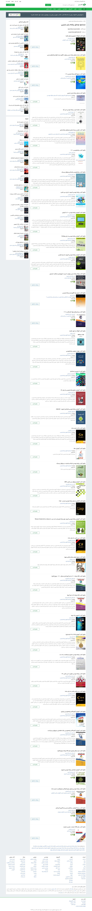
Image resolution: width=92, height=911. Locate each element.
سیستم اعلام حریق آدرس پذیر (73, 848)
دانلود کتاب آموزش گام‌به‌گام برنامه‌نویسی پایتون (73, 711)
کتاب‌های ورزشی (20, 236)
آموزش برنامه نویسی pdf (48, 137)
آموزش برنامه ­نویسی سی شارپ (64, 704)
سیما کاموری (20, 27)
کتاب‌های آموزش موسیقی (19, 46)
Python (39, 722)
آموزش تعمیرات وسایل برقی (44, 848)
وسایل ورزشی (53, 848)
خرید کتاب (73, 904)
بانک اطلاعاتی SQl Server (43, 740)
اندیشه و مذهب (70, 861)
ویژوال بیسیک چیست (35, 185)
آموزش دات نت (37, 660)
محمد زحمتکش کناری (70, 676)
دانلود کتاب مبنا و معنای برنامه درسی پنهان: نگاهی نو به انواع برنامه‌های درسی (66, 55)
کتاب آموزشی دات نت (56, 660)
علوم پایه (71, 880)
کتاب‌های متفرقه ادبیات (19, 218)
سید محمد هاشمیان (70, 484)
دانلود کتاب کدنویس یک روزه (78, 615)
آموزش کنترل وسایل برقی (74, 850)
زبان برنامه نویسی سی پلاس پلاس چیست (52, 161)
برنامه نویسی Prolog (38, 243)
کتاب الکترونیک (55, 119)
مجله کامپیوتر (22, 859)
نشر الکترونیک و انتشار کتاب (79, 1)
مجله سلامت (22, 873)
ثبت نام (16, 1)
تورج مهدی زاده (19, 63)
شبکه (59, 869)
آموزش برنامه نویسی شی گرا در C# (41, 547)
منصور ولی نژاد (71, 174)
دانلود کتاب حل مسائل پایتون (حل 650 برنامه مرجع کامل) (71, 751)
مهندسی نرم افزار (71, 491)
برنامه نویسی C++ (39, 141)
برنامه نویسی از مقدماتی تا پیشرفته (64, 489)
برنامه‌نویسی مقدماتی (42, 183)
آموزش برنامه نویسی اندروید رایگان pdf (67, 264)
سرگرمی (34, 866)
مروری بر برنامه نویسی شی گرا (40, 117)
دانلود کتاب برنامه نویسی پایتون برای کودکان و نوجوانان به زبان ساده (68, 789)
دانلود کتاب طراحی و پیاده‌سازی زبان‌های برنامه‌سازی (72, 130)
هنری (35, 875)
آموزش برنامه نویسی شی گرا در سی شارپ (57, 547)
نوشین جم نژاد (19, 169)
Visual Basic (53, 181)
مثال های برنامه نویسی (45, 587)
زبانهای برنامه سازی (52, 139)
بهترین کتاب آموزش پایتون (54, 722)
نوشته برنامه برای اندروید (46, 201)
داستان (84, 859)
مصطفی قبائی (71, 132)
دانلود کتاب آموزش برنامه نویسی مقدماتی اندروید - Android (70, 409)
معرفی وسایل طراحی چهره (58, 564)
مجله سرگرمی (22, 864)
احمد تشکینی (71, 829)
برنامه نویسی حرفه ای (61, 379)
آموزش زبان (83, 876)
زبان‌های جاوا (42, 397)
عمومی (59, 9)
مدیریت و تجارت (12, 866)
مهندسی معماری (45, 862)
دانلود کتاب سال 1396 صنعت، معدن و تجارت (74, 827)
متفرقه (35, 876)
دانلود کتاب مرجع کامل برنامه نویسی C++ (75, 74)
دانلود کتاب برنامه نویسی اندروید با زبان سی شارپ (73, 192)
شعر (84, 862)
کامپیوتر (70, 9)
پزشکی (71, 862)
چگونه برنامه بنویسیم (67, 142)
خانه (84, 9)
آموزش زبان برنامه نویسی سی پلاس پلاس (45, 159)
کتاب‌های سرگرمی (20, 255)
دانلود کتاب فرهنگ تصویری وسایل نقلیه (75, 36)
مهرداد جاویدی (71, 411)
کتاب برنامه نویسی (59, 183)
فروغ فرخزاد (20, 54)
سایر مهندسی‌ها (45, 871)
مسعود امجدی (71, 112)
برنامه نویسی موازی (53, 681)
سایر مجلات (23, 876)
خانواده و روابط (33, 862)
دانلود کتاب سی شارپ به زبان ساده (76, 538)
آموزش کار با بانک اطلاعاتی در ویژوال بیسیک (57, 740)
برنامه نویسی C (49, 297)
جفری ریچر (72, 636)
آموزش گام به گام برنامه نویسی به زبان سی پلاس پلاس (64, 159)
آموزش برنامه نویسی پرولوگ (59, 245)
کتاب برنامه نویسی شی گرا (46, 119)
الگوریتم (70, 297)
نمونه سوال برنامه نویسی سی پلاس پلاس (64, 585)
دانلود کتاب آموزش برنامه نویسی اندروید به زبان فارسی (71, 255)
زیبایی (35, 864)
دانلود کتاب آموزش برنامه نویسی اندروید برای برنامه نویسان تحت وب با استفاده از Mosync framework (60, 519)
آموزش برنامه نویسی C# (70, 547)
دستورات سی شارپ (49, 401)
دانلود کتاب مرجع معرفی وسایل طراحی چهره (74, 557)
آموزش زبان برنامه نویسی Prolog (47, 245)
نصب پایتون (57, 720)
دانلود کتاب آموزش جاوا (79, 448)
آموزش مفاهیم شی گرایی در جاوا (54, 700)
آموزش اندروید (45, 200)
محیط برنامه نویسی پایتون (41, 720)
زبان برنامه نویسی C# (42, 493)
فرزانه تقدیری (20, 160)
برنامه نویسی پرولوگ (57, 243)
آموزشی (13, 869)
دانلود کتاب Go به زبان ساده (78, 428)
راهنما (12, 1)
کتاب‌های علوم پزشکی (19, 99)
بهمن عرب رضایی (70, 373)
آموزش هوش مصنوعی (50, 247)
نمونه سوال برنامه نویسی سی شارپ (41, 203)
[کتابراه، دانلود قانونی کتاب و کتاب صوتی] (72, 44)
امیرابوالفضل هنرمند (18, 253)
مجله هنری (23, 875)
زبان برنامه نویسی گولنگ (66, 338)
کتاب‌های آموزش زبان (20, 198)
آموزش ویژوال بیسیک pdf (66, 179)
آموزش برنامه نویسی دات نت (45, 660)
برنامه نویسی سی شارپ (43, 491)
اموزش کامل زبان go (58, 340)
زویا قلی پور (20, 178)
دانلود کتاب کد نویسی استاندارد (77, 371)
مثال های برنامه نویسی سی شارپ (59, 401)
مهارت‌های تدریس (68, 59)
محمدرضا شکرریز (70, 353)
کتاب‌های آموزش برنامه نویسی (75, 32)
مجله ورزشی (22, 868)
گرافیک (70, 40)
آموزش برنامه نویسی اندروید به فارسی (45, 266)
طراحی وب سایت (57, 871)
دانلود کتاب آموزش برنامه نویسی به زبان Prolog (73, 236)
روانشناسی (71, 868)
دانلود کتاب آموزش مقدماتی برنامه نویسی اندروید (73, 770)
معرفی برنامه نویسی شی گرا (64, 119)
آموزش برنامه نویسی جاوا (66, 454)
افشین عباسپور (19, 98)
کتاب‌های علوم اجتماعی (19, 64)
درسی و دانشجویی (69, 876)
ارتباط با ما (83, 901)
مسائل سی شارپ (51, 203)
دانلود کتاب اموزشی (62, 122)
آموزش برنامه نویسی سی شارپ (62, 203)
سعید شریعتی (71, 194)
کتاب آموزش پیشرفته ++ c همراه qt (42, 227)
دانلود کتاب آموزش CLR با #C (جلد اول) (75, 634)
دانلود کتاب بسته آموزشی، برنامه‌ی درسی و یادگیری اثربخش (70, 808)
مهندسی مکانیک (45, 866)
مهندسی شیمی (45, 868)
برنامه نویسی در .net (56, 662)
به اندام (21, 109)
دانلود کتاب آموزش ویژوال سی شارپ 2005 (74, 482)
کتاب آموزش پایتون (50, 720)
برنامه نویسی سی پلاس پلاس (66, 78)
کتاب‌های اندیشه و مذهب (19, 143)
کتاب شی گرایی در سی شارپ (39, 702)
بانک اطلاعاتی (69, 741)
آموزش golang (44, 342)
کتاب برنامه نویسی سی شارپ (61, 205)
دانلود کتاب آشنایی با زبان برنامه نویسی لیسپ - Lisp (72, 501)
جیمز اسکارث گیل (19, 133)
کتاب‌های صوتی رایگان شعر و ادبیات (17, 55)
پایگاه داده (57, 738)
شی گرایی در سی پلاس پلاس (64, 702)
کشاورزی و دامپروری (69, 878)
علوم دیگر (71, 882)
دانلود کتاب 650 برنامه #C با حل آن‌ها (76, 595)
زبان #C (53, 397)
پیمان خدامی (71, 152)
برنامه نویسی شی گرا (52, 121)
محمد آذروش (20, 197)
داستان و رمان (12, 861)
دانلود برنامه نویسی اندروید (50, 416)
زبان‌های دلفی (48, 397)
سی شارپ (53, 205)
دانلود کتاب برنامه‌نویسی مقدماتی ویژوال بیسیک (73, 172)
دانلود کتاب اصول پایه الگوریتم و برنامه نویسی (73, 293)
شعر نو (84, 864)
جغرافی (71, 866)
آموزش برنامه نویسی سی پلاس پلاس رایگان (62, 157)
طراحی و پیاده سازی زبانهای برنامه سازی (64, 139)
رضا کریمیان (20, 72)
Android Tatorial (35, 266)
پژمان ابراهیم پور (71, 215)
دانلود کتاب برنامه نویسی (66, 358)
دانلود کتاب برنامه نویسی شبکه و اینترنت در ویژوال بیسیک (70, 463)
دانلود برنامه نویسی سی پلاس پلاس (47, 157)
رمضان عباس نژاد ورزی (69, 597)
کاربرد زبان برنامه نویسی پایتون (66, 720)
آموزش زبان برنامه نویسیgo (55, 342)
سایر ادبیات (83, 878)
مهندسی (65, 9)
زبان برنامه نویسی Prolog (47, 243)
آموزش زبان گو (51, 340)
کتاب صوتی (48, 9)
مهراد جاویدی (71, 257)
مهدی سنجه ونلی (19, 36)
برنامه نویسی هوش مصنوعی (60, 247)
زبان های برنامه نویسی (44, 139)
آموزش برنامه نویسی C (58, 137)
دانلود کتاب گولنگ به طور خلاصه (77, 331)
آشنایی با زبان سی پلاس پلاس (50, 585)
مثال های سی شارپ (71, 401)
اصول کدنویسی (56, 626)
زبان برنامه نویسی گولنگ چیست (47, 338)
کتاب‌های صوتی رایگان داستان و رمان (17, 28)
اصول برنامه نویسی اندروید (55, 264)
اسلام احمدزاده (71, 392)
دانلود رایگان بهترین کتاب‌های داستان (17, 90)
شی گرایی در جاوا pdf (44, 700)
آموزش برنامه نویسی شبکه (66, 469)
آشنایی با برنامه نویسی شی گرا (67, 121)
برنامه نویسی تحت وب (66, 526)
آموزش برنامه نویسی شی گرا (65, 545)
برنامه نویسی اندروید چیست (39, 416)
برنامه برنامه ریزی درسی (61, 848)
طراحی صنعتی (45, 859)
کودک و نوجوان (33, 869)
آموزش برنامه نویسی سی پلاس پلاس (52, 583)
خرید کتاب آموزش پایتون (65, 722)
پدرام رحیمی (71, 617)
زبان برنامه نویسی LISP (66, 506)
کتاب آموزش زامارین (53, 200)
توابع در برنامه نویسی (67, 380)
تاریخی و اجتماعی (11, 864)
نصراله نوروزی (71, 57)
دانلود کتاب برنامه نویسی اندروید (42, 264)
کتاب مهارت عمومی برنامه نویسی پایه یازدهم (52, 362)
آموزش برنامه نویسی (67, 137)
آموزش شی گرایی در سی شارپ (52, 702)
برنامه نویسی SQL (62, 741)
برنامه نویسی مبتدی (59, 360)
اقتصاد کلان (69, 831)
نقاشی (69, 564)
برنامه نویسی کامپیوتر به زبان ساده (44, 181)
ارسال (61, 892)
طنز (84, 866)
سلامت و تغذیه (33, 868)
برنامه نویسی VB (57, 743)
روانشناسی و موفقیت (11, 862)
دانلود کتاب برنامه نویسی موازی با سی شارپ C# (73, 674)
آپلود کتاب (10, 4)
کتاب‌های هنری (69, 561)
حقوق (72, 875)
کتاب (75, 890)
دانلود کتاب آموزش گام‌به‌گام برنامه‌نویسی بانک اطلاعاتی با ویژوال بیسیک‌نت (66, 730)
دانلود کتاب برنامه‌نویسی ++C (78, 150)
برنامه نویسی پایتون (67, 719)
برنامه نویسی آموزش (51, 183)
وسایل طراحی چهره (41, 564)
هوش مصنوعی (69, 247)
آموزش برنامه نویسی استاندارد (43, 379)
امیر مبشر (20, 235)
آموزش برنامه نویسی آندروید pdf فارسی (53, 262)
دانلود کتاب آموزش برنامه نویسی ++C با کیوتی (73, 212)
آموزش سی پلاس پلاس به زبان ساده (52, 163)
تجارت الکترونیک (57, 866)
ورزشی (35, 873)
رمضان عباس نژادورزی (69, 76)
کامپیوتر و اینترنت (57, 99)
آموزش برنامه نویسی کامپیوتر (54, 141)
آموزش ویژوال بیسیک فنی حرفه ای (47, 185)
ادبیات (79, 9)
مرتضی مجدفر (71, 810)
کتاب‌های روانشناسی (20, 188)
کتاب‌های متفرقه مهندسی (52, 95)
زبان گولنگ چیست (57, 338)
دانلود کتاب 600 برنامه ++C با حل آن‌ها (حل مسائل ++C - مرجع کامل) (68, 576)
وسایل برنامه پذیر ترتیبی (66, 99)
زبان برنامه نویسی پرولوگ (66, 243)
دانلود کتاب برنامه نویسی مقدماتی (54, 358)
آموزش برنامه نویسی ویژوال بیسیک (48, 738)
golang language (52, 342)
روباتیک (46, 869)
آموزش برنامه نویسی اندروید (67, 201)
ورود (20, 1)
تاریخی (71, 864)
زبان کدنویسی (62, 626)
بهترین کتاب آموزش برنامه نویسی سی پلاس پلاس (44, 223)
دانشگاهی (66, 297)
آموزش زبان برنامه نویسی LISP (55, 506)
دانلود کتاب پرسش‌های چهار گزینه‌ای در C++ (74, 312)
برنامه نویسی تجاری (64, 662)
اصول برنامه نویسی (53, 379)
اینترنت (58, 859)
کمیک (84, 868)
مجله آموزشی (22, 869)
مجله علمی (23, 871)
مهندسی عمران (45, 861)
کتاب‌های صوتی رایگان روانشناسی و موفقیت (15, 110)
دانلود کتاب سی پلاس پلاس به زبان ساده (75, 691)
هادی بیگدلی (20, 142)
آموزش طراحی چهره (48, 564)
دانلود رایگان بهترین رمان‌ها (19, 134)
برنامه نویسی (58, 121)
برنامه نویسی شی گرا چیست (42, 121)
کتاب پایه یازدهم (40, 362)
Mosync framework (58, 526)
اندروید (41, 526)
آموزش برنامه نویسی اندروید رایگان (43, 528)
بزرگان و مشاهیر (33, 859)
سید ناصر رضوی (71, 238)
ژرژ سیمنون (20, 151)
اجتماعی (71, 869)
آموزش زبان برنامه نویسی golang (42, 340)
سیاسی (71, 871)
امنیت (59, 862)
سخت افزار (58, 868)
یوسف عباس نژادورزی (70, 314)
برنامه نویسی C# (47, 545)
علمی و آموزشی (65, 40)
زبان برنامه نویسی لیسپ (44, 506)
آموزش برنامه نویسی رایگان (40, 179)
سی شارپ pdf (43, 399)
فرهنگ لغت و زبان (81, 875)
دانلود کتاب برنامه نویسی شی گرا (51, 122)
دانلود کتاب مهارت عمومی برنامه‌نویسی (75, 351)
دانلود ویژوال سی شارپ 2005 (54, 491)
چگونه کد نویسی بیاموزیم (70, 626)
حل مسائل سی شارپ (36, 399)
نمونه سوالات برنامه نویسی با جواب (57, 587)
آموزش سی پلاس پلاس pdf (65, 164)
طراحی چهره (65, 564)
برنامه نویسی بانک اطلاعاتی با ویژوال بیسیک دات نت (49, 741)
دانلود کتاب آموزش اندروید (57, 201)
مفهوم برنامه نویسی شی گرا (65, 117)
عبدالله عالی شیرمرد (70, 276)
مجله (54, 9)
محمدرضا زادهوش (19, 187)
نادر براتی (20, 124)
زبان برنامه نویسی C (58, 142)
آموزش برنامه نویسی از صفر (55, 164)
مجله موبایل (23, 861)
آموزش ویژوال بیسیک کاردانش (60, 185)
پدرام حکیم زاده (71, 38)
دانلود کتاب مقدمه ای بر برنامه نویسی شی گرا (74, 110)
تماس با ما (8, 1)
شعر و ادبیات (12, 859)
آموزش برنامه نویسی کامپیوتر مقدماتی (52, 179)
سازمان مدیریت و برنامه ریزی (74, 29)
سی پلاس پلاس (37, 157)
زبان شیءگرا (57, 397)
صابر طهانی (72, 559)
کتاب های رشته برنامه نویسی (66, 141)
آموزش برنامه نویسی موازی (44, 681)
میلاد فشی (72, 521)
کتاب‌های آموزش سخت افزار (18, 37)
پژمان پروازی (20, 89)
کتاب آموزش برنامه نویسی (65, 604)
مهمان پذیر (40, 846)
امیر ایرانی (72, 333)
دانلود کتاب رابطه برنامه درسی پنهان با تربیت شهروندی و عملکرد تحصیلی (67, 274)
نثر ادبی (84, 869)
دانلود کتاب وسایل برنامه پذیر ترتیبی (76, 93)
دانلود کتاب (35, 101)
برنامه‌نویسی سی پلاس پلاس (64, 163)
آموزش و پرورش (61, 812)
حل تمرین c (41, 585)
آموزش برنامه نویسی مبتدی (61, 181)
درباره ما (84, 902)
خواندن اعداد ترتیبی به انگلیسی (49, 846)
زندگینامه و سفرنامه (81, 871)
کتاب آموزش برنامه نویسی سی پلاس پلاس (52, 225)
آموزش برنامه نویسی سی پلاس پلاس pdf (63, 220)
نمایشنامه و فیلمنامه (81, 873)
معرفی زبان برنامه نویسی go (68, 340)
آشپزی (35, 861)
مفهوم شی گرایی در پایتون (67, 700)
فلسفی (71, 873)
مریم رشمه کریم (71, 772)
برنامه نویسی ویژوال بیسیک (65, 738)
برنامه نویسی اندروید (61, 418)
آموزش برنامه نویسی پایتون (47, 719)
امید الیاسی (20, 45)
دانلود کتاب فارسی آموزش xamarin (64, 200)
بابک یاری (72, 295)
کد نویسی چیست (49, 626)
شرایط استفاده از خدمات (81, 906)
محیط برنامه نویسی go (69, 342)
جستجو (48, 5)
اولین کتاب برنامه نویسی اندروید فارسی (61, 266)
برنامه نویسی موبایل (37, 201)
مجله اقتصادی (22, 866)
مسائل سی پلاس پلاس (40, 583)
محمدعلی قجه (19, 244)
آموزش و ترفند (57, 861)
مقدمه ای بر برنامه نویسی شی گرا (53, 117)
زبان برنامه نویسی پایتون (58, 719)
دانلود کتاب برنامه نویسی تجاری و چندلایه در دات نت (72, 654)
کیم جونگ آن (19, 226)
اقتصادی (71, 859)
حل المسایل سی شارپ (66, 608)
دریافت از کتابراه (35, 47)
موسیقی (34, 871)
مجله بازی (23, 862)
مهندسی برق (45, 864)
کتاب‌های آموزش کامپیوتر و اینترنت (65, 95)
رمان (84, 861)
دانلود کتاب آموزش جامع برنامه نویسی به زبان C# (73, 390)
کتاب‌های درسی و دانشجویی (53, 134)
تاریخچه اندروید (54, 528)
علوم (75, 9)
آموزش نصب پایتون (45, 722)
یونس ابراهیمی (71, 430)
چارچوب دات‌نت (68, 397)
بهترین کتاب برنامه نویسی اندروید (38, 262)
